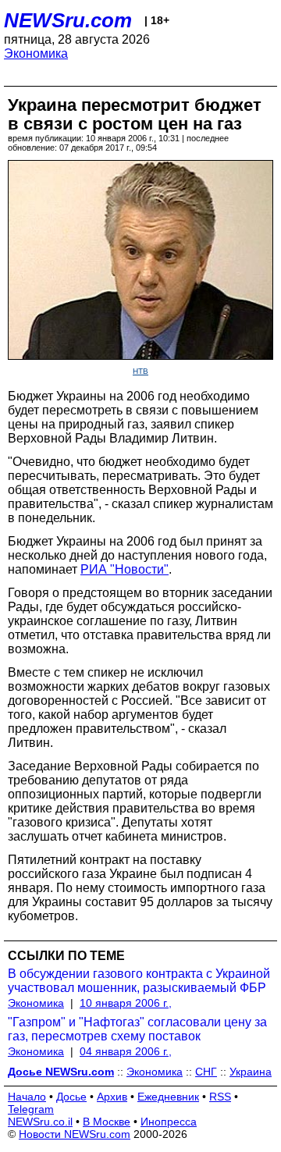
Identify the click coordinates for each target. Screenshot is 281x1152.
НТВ (140, 371)
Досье (71, 1096)
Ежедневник (168, 1096)
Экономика (36, 53)
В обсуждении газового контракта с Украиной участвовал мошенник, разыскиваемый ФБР (139, 980)
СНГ (206, 1071)
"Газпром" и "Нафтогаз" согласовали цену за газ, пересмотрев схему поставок (137, 1029)
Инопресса (168, 1121)
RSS (220, 1096)
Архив (112, 1096)
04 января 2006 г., (126, 1051)
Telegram (31, 1109)
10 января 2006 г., (126, 1003)
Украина (250, 1071)
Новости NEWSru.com (74, 1134)
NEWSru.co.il (40, 1121)
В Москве (106, 1121)
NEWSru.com (68, 20)
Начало (27, 1096)
